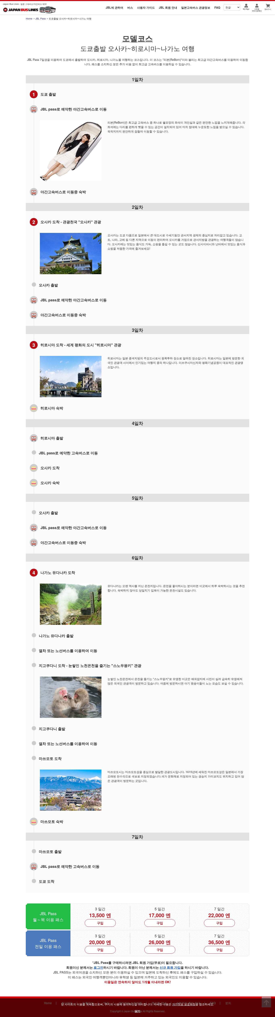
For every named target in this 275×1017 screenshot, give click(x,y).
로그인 (98, 967)
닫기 (137, 1011)
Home (29, 18)
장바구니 (268, 9)
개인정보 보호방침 (183, 1004)
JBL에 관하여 (114, 7)
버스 (130, 7)
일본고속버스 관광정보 (195, 7)
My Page (246, 9)
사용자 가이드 (146, 7)
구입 (100, 923)
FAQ (217, 7)
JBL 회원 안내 (168, 7)
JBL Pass (40, 18)
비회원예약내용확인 (257, 10)
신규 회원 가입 (170, 967)
